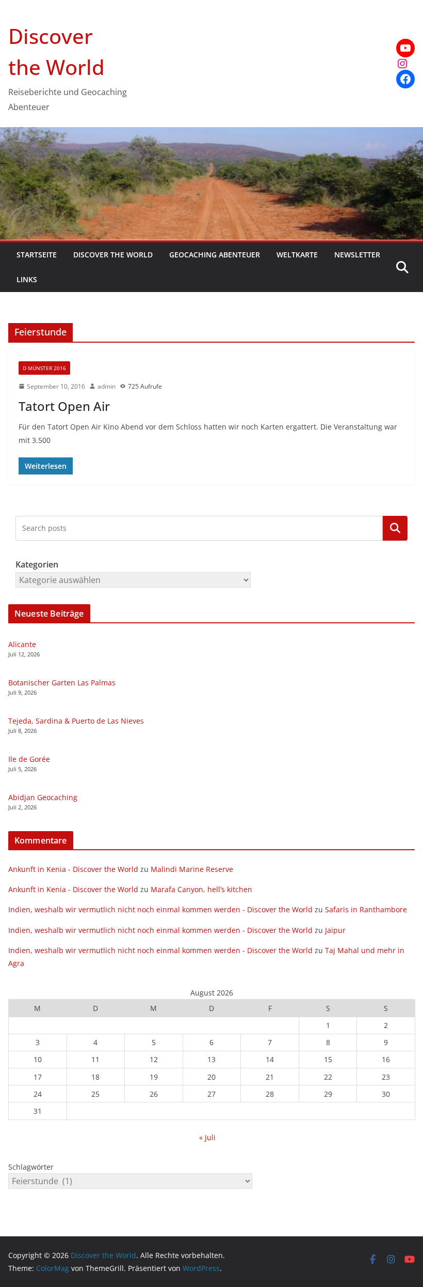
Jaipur (335, 930)
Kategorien (395, 528)
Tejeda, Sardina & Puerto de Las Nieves (76, 721)
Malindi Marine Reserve (192, 869)
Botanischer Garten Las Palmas (62, 682)
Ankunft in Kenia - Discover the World (73, 869)
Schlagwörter (31, 1167)
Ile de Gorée (29, 759)
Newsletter (357, 254)
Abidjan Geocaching (42, 797)
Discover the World (113, 254)
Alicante (22, 644)
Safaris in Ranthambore (366, 909)
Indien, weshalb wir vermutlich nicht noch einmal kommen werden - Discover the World (160, 909)
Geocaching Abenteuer (214, 254)
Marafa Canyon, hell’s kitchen (201, 889)
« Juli (207, 1137)
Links (27, 279)
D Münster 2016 (44, 368)
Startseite (37, 254)
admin (106, 386)
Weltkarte (297, 254)
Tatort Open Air (64, 406)
